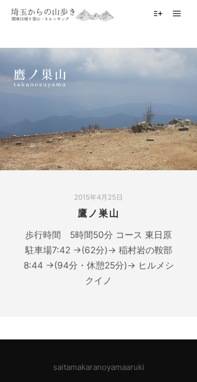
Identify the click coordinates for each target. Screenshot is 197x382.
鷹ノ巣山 (99, 213)
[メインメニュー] (177, 13)
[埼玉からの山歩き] (63, 13)
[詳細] (158, 13)
